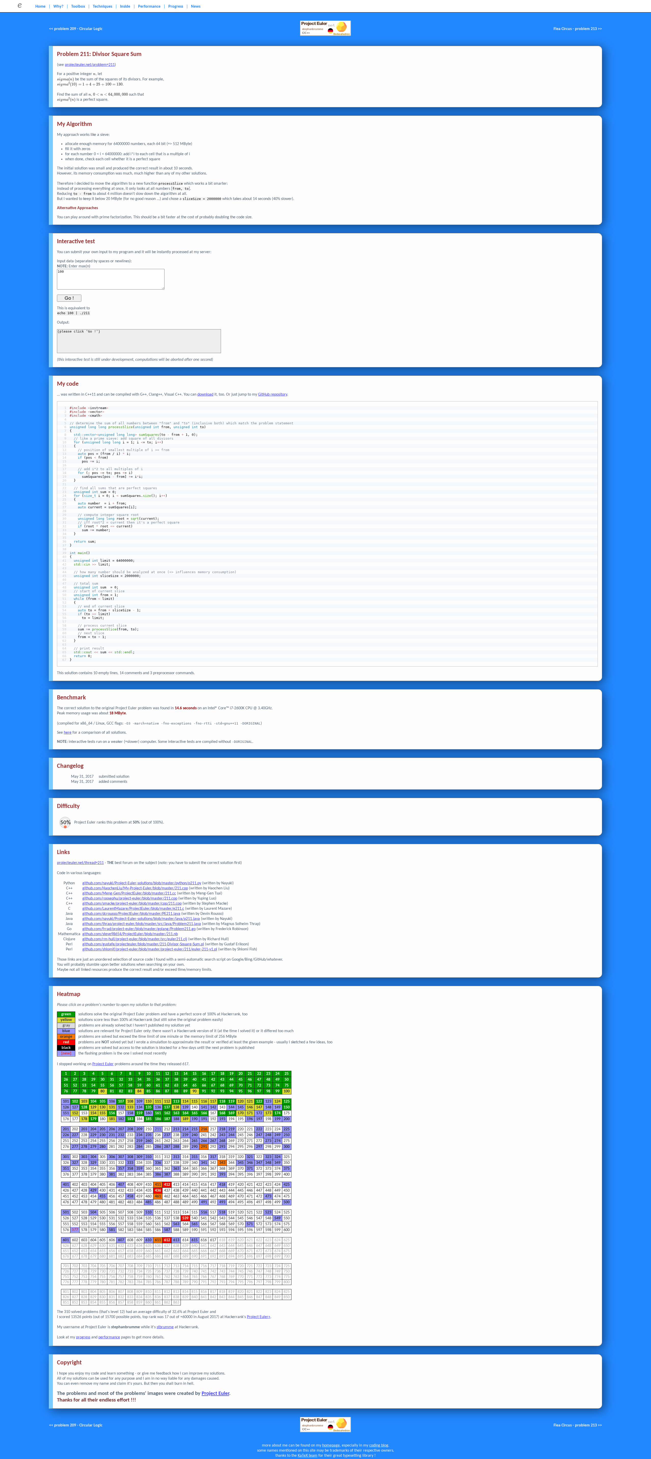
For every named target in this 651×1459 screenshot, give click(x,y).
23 (268, 1074)
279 (93, 1147)
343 (222, 1163)
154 (93, 1113)
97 (259, 1091)
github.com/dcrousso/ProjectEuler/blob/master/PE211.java (131, 914)
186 (158, 1119)
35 (148, 1080)
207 (121, 1129)
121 (250, 1102)
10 (148, 1074)
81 (112, 1091)
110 (148, 1102)
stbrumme (165, 1327)
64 (185, 1086)
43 (222, 1080)
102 (75, 1102)
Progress (175, 7)
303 (84, 1157)
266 (204, 1141)
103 (84, 1102)
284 (139, 1147)
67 (213, 1086)
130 (102, 1107)
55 (102, 1086)
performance (109, 1337)
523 (268, 1212)
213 (176, 1129)
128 (84, 1107)
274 (277, 1141)
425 (287, 1185)
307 (121, 1157)
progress (83, 1337)
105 (102, 1102)
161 (158, 1113)
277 (75, 1147)
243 (222, 1135)
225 (287, 1129)
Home (40, 7)
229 (93, 1135)
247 (259, 1135)
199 (277, 1119)
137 (167, 1107)
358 (130, 1169)
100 (287, 1091)
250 (287, 1135)
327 (75, 1163)
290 (194, 1147)
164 (185, 1113)
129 (93, 1107)
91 (204, 1091)
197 (259, 1119)
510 (148, 1212)
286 (158, 1147)
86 (158, 1091)
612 (167, 1240)
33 (130, 1080)
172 (259, 1113)
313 (176, 1157)
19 (231, 1074)
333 (130, 1163)
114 (185, 1102)
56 (112, 1086)
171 (250, 1113)
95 (241, 1091)
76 (66, 1091)
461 (158, 1196)
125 (287, 1102)
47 (259, 1080)
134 (139, 1107)
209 (139, 1129)
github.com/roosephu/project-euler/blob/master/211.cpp (129, 899)
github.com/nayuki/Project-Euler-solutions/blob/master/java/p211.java (141, 919)
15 (195, 1074)
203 (84, 1129)
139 (185, 1107)
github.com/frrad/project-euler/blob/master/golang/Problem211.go (139, 929)
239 (185, 1135)
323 (268, 1157)
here (67, 733)
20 (241, 1074)
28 (84, 1080)
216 (204, 1129)
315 (194, 1157)
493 (222, 1202)
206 (112, 1129)
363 (176, 1169)
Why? (58, 7)
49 (277, 1080)
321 (250, 1157)
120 (241, 1102)
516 (204, 1212)
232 (121, 1135)
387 (167, 1175)
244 (231, 1135)
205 (102, 1129)
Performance (149, 7)
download (205, 395)
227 (75, 1135)
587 (167, 1230)
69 (231, 1086)
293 (222, 1147)
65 (195, 1086)
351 (66, 1169)
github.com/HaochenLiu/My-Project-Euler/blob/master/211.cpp (135, 888)
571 (250, 1224)
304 (93, 1157)
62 (167, 1086)
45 (241, 1080)
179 (93, 1119)
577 (75, 1230)
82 (121, 1091)
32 (121, 1080)
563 (176, 1224)
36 (158, 1080)
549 (277, 1218)
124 (277, 1102)
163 (176, 1113)
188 (176, 1119)
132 (121, 1107)
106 (112, 1102)
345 (241, 1163)
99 (277, 1091)
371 (250, 1169)
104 (93, 1102)
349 (277, 1163)
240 (194, 1135)
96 (250, 1091)
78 (84, 1091)
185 (148, 1119)
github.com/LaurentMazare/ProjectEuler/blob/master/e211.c (133, 909)
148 (268, 1107)
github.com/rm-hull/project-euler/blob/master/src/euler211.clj (134, 939)
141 (204, 1107)
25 (287, 1074)
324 (277, 1157)
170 (241, 1113)
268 (222, 1141)
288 (176, 1147)
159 (139, 1113)
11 (158, 1074)
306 (112, 1157)
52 (75, 1086)
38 (176, 1080)
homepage (331, 1445)
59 (139, 1086)
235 (148, 1135)
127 (75, 1107)
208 (130, 1129)
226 (66, 1135)
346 (250, 1163)
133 (130, 1107)
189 (185, 1119)
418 (222, 1185)
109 (139, 1102)
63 (176, 1086)
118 (222, 1102)
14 (185, 1074)
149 (277, 1107)
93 (222, 1091)
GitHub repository (272, 395)
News (195, 7)
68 (222, 1086)
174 (277, 1113)
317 (213, 1157)
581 (112, 1230)
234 (139, 1135)
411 (158, 1185)
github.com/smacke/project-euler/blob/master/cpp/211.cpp (132, 904)
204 (93, 1129)
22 (259, 1074)
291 (204, 1147)
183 (130, 1119)
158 (130, 1113)
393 (222, 1175)
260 (148, 1141)
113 (176, 1102)
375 (287, 1169)
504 (93, 1212)
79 (93, 1091)
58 (130, 1086)
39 (185, 1080)
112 (167, 1102)
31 (112, 1080)
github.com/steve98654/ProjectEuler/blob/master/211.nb (130, 934)
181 (112, 1119)
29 (93, 1080)
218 (222, 1129)
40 (195, 1080)
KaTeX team (307, 1456)
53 (84, 1086)
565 (194, 1224)
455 (102, 1196)
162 (167, 1113)
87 (167, 1091)
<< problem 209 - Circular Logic (75, 29)
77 (75, 1091)
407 (121, 1185)
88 (176, 1091)
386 (158, 1175)
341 (204, 1163)
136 (158, 1107)
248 (268, 1135)
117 (213, 1102)
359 (139, 1169)
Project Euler (103, 1064)
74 (277, 1086)
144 (231, 1107)
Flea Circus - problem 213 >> (578, 29)
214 (185, 1129)
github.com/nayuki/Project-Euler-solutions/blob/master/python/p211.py (141, 883)
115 (194, 1102)
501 (66, 1212)
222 (259, 1129)
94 (231, 1091)
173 (268, 1113)
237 (167, 1135)
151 (66, 1113)
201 (66, 1129)
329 (93, 1163)
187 (167, 1119)
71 (250, 1086)
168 (222, 1113)
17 (213, 1074)
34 (139, 1080)
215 (194, 1129)
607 (121, 1240)
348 (268, 1163)
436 (158, 1191)
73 (268, 1086)
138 (176, 1107)
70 (241, 1086)
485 (148, 1202)
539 (185, 1218)
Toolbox (78, 7)
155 (102, 1113)
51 (66, 1086)
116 (204, 1102)
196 (250, 1119)
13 (176, 1074)
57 (121, 1086)
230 (102, 1135)
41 (204, 1080)
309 (139, 1157)
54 (93, 1086)
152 (75, 1113)
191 (204, 1119)
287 (167, 1147)
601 (66, 1240)
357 (121, 1169)
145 (241, 1107)
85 (148, 1091)
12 (167, 1074)
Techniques (102, 7)
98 (268, 1091)
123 (268, 1102)
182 (121, 1119)
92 (213, 1091)
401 (66, 1185)
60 (148, 1086)
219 (231, 1129)
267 (213, 1141)
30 (102, 1080)
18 (222, 1074)
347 (259, 1163)
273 (268, 1141)
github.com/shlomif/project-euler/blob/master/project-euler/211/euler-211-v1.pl (149, 949)
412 (167, 1185)
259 (139, 1141)
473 (268, 1196)
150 (287, 1107)
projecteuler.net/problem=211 (90, 65)
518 (222, 1212)
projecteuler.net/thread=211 (80, 863)
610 (148, 1240)
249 (277, 1135)
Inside (125, 7)
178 (84, 1119)
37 (167, 1080)
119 (231, 1102)
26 (66, 1080)
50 (287, 1080)
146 (250, 1107)
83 (130, 1091)
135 (148, 1107)
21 (250, 1074)
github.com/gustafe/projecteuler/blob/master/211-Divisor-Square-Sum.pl (143, 944)
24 (277, 1074)
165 (194, 1113)
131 (112, 1107)
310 (148, 1157)
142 (213, 1107)
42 (213, 1080)
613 (176, 1240)
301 (66, 1157)
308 (130, 1157)
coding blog (378, 1445)
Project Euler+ (258, 1317)
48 (268, 1080)
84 (139, 1091)
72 (259, 1086)
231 (112, 1135)
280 (102, 1147)
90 (195, 1091)
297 (259, 1147)
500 (287, 1202)
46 (250, 1080)
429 (93, 1191)
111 (158, 1102)
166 (204, 1113)
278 (84, 1147)
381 (112, 1175)
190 (194, 1119)
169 (231, 1113)
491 (204, 1202)
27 (75, 1080)
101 (66, 1102)
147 (259, 1107)
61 (158, 1086)
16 (204, 1074)
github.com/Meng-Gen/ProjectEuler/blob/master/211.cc (129, 893)
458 (130, 1196)
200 (287, 1119)
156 (112, 1113)
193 (222, 1119)
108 (130, 1102)
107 (121, 1102)
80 (102, 1091)
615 (194, 1240)
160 (148, 1113)
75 (287, 1086)
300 (287, 1147)
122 (259, 1102)
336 (158, 1163)
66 (204, 1086)
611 (158, 1240)
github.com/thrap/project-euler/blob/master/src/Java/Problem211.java (141, 924)
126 (66, 1107)
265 (194, 1141)
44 (231, 1080)
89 (185, 1091)
